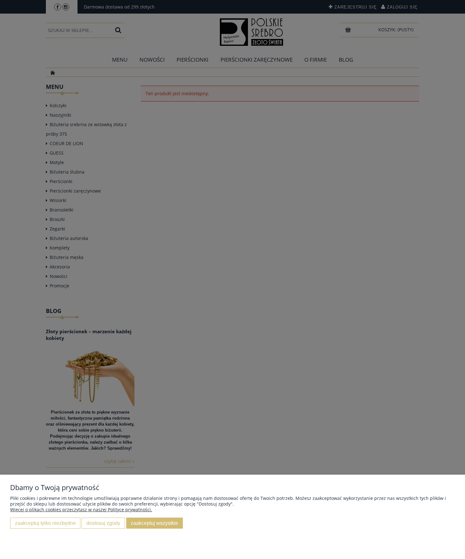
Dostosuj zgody (103, 523)
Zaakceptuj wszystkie (154, 523)
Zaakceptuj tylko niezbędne (45, 523)
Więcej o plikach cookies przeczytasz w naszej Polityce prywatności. (81, 510)
